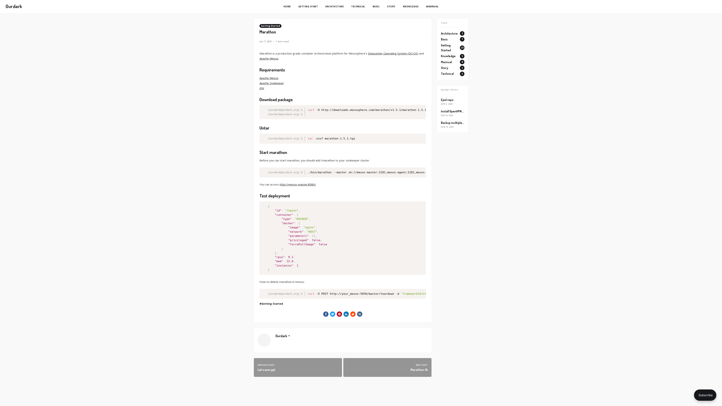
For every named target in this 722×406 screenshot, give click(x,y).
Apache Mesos (268, 58)
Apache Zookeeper (271, 83)
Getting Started (270, 25)
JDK (261, 88)
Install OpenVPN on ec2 (456, 111)
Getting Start (308, 6)
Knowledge (411, 6)
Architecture (334, 6)
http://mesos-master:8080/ (298, 184)
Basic (376, 6)
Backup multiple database (458, 123)
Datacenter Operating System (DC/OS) (393, 53)
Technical (358, 6)
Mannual (432, 6)
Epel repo (447, 100)
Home (287, 6)
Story (391, 6)
